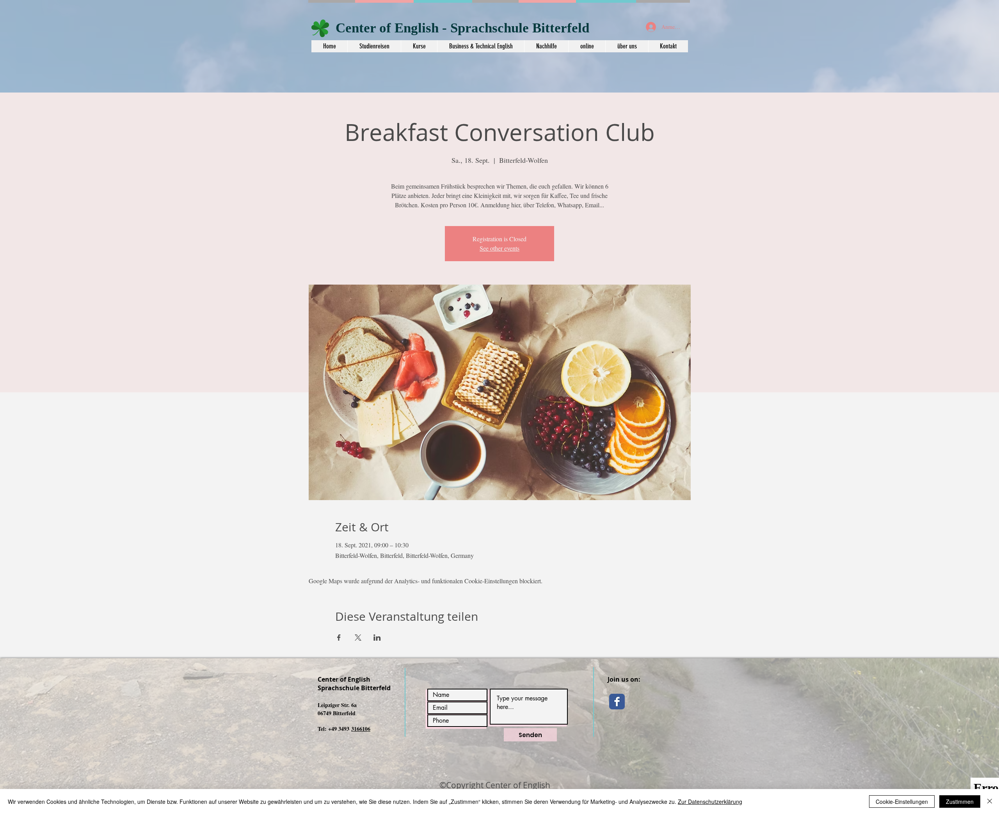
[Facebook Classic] (617, 701)
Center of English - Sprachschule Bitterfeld (462, 28)
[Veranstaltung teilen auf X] (358, 637)
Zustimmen (960, 801)
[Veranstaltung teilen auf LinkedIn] (377, 637)
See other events (499, 248)
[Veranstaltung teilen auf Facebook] (339, 637)
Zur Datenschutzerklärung (710, 801)
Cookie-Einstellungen (902, 801)
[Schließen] (989, 801)
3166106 (360, 729)
